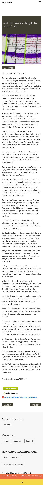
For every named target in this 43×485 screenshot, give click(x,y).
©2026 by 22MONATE (23, 473)
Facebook (29, 441)
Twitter (6, 441)
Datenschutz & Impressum (13, 464)
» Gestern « (7, 404)
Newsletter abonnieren (11, 457)
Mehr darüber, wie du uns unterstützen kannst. (20, 397)
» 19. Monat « (8, 67)
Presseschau (7, 424)
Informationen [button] (36, 476)
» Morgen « (35, 404)
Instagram (17, 441)
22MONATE (7, 2)
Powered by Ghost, (8, 473)
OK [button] (21, 482)
